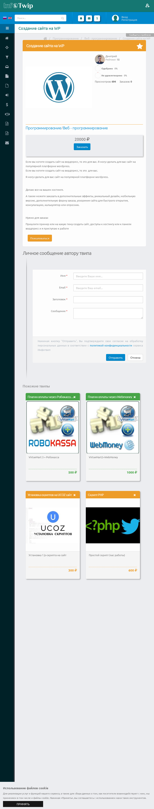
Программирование (66, 38)
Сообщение (58, 311)
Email (62, 287)
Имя (63, 275)
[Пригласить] (147, 5)
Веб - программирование (100, 38)
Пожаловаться (39, 238)
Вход (125, 17)
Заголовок (59, 299)
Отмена (135, 357)
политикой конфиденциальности (111, 345)
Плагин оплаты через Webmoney (110, 397)
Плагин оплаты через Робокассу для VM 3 (56, 397)
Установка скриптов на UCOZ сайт (50, 495)
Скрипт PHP (96, 495)
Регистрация (129, 19)
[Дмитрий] (100, 56)
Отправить (116, 357)
